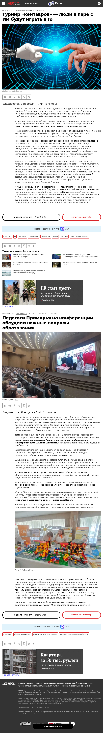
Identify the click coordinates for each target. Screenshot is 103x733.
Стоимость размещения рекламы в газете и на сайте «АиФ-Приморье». (64, 683)
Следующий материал (53, 726)
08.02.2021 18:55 (8, 10)
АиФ (16, 400)
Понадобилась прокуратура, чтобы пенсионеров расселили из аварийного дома (80, 256)
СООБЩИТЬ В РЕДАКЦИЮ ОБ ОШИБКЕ (76, 686)
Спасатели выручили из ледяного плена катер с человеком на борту (29, 272)
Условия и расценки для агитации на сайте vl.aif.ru (38, 686)
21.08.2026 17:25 (8, 314)
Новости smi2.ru (10, 306)
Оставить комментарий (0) (81, 217)
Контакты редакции (25, 683)
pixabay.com (18, 91)
